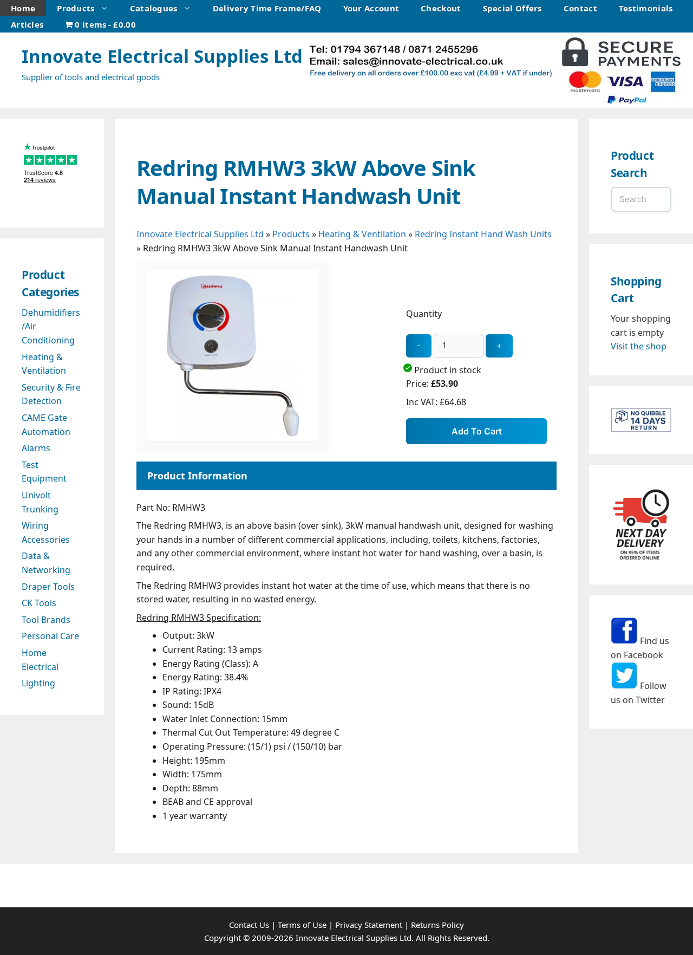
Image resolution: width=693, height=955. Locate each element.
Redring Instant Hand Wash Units (483, 234)
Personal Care (50, 636)
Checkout (441, 8)
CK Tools (39, 603)
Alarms (36, 448)
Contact (580, 8)
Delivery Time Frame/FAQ (267, 8)
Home (23, 8)
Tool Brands (46, 620)
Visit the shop (638, 346)
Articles (27, 24)
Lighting (38, 683)
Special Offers (512, 8)
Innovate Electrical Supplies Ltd (162, 56)
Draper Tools (48, 587)
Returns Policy (437, 924)
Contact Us (249, 924)
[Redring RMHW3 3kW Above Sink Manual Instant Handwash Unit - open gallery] (232, 438)
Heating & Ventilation (362, 234)
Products (75, 8)
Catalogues (154, 8)
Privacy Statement (368, 924)
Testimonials (646, 8)
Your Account (371, 8)
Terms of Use (302, 924)
